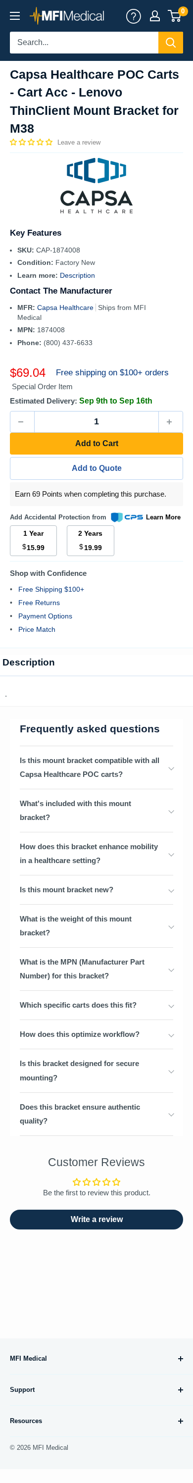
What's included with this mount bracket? (75, 810)
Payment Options (45, 616)
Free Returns (39, 603)
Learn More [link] (163, 517)
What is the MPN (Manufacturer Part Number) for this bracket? (82, 969)
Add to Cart (96, 443)
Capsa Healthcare (66, 307)
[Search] (170, 42)
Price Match (36, 629)
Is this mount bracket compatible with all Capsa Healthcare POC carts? (89, 767)
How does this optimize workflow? (80, 1034)
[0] (175, 16)
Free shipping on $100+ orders (112, 372)
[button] (32, 142)
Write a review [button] (97, 1219)
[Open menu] (15, 16)
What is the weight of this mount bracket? (76, 926)
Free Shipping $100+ (51, 589)
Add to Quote (97, 468)
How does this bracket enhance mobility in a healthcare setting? (89, 853)
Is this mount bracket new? (66, 889)
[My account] (133, 16)
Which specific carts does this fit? (78, 1005)
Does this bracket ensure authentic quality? (80, 1114)
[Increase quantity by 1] (171, 421)
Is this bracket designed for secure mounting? (79, 1070)
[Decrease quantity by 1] (22, 421)
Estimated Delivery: (43, 401)
